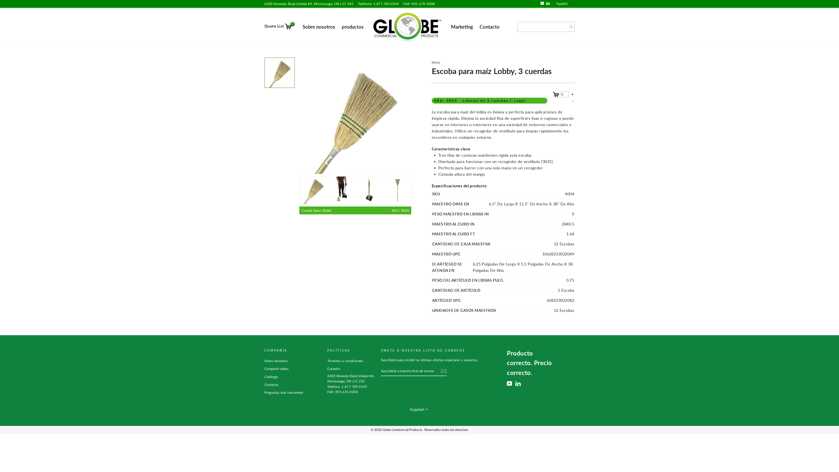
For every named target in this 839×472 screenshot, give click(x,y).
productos (353, 27)
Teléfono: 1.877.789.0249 (378, 4)
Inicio (436, 62)
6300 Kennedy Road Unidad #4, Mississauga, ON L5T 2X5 (309, 4)
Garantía (333, 369)
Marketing (462, 27)
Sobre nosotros (319, 27)
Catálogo (271, 377)
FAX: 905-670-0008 (419, 4)
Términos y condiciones (345, 361)
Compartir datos (276, 369)
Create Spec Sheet (355, 210)
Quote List (278, 26)
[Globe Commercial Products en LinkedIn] (518, 383)
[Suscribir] (444, 371)
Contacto (489, 27)
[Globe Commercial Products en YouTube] (509, 383)
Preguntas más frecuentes (283, 392)
